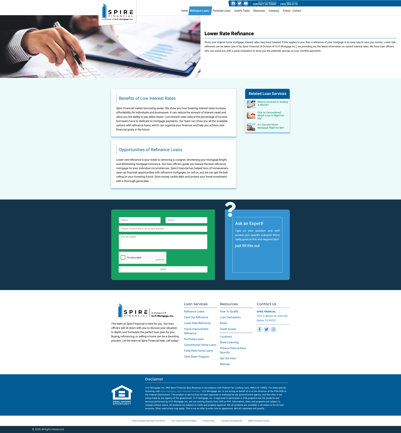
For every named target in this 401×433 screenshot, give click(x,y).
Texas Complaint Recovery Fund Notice (148, 420)
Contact (297, 10)
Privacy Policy (209, 420)
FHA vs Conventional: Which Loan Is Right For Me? (271, 115)
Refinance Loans (199, 10)
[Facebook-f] (259, 329)
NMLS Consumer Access (258, 420)
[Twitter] (266, 329)
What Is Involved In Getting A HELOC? (273, 103)
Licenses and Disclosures (231, 420)
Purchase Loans (222, 10)
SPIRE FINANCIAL (266, 311)
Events (286, 10)
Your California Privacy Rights (184, 420)
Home (184, 10)
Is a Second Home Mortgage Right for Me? (271, 126)
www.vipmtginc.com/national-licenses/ (180, 391)
